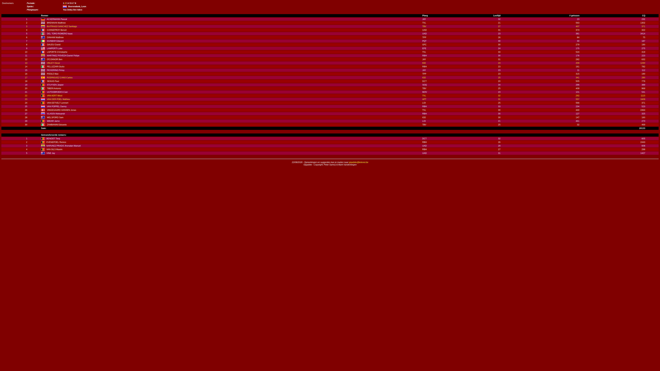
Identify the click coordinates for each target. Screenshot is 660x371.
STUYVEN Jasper (55, 85)
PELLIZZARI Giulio (55, 66)
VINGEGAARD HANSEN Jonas (61, 110)
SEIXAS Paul (53, 81)
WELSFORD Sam (55, 117)
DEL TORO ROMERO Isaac (60, 33)
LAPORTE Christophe (57, 52)
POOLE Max (52, 74)
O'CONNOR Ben (54, 59)
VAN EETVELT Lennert (57, 103)
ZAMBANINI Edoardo (57, 124)
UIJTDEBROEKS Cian (57, 92)
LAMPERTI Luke (54, 48)
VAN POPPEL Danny (57, 106)
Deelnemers (8, 3)
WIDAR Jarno (53, 121)
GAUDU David (53, 44)
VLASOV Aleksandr (56, 114)
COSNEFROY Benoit (57, 30)
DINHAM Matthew (55, 37)
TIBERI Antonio (54, 88)
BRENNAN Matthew (56, 23)
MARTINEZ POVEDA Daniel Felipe (63, 55)
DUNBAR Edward (55, 41)
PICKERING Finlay (55, 70)
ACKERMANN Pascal (57, 19)
